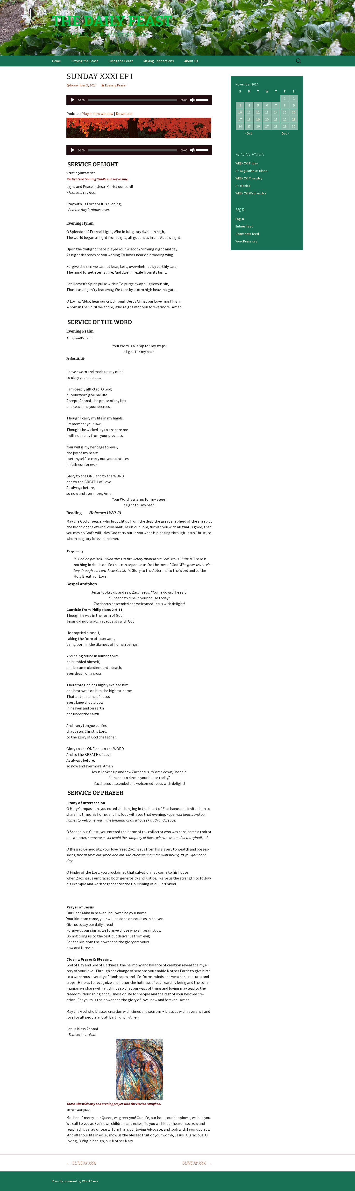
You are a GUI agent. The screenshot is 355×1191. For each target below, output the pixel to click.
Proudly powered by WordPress (75, 1181)
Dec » (286, 133)
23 (293, 119)
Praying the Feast (84, 61)
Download (124, 113)
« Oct (248, 133)
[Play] (72, 100)
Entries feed (244, 226)
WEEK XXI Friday (246, 163)
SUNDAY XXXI (81, 1163)
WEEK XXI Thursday (248, 178)
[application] (139, 100)
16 (293, 112)
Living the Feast (120, 61)
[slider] (203, 99)
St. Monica (242, 186)
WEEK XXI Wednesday (250, 193)
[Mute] (192, 100)
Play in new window (97, 113)
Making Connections (158, 61)
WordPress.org (246, 241)
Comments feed (247, 234)
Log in (239, 219)
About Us (191, 61)
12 (258, 112)
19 (258, 119)
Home (56, 61)
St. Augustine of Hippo (251, 171)
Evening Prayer (116, 85)
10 (240, 112)
